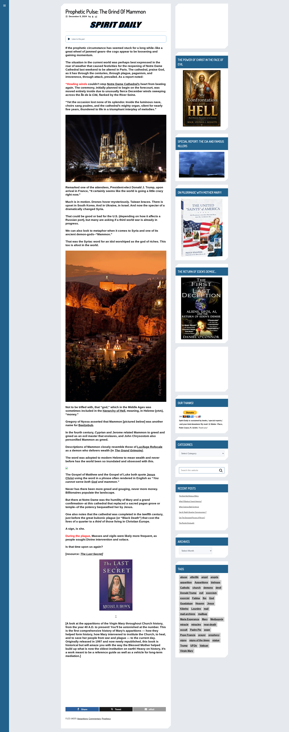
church (197, 587)
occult (183, 630)
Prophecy (106, 718)
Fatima (196, 598)
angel (204, 577)
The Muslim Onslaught (186, 523)
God (94, 481)
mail (206, 608)
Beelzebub (85, 425)
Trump (184, 645)
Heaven (200, 603)
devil (218, 587)
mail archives (187, 614)
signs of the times (199, 640)
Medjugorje (216, 619)
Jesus (210, 603)
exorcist (184, 598)
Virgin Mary (186, 651)
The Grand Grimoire (128, 450)
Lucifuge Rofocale (149, 446)
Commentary (95, 718)
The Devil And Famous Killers (189, 496)
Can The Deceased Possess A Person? (192, 517)
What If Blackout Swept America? (190, 501)
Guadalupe (186, 603)
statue (215, 640)
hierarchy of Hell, (114, 410)
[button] (4, 5)
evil (201, 593)
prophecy (213, 635)
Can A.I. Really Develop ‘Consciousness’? (193, 512)
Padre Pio (195, 630)
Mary (205, 619)
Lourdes (196, 608)
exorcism (211, 593)
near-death (210, 624)
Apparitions (82, 718)
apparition (186, 582)
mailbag (202, 614)
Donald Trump (188, 593)
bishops (215, 582)
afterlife (194, 577)
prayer (202, 635)
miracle (184, 624)
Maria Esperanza (189, 619)
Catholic (185, 587)
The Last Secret (91, 554)
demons (208, 587)
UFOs (193, 645)
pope (207, 630)
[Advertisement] (115, 682)
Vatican (204, 645)
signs (183, 640)
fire (204, 598)
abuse (183, 577)
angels (214, 577)
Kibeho (184, 608)
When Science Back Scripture (189, 507)
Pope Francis (187, 635)
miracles (196, 624)
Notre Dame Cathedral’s (123, 84)
